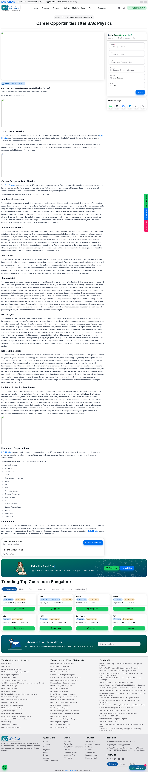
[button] (142, 708)
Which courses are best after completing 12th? (119, 752)
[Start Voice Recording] (104, 768)
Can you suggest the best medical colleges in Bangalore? (122, 747)
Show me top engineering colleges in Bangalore (119, 756)
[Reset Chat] (142, 714)
